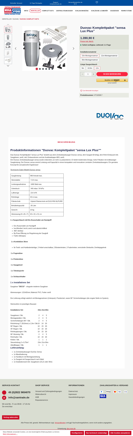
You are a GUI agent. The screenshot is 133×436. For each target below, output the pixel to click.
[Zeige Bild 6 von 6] (52, 69)
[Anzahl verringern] (82, 74)
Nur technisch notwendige (96, 433)
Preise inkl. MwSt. (87, 41)
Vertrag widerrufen (10, 417)
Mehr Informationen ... (10, 434)
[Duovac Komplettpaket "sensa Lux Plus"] (44, 48)
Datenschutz (73, 391)
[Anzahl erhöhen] (93, 74)
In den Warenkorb (112, 74)
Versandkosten (60, 423)
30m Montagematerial (90, 60)
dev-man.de (71, 428)
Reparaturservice (41, 400)
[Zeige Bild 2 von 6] (40, 69)
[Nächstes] (73, 48)
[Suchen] (91, 2)
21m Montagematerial (109, 56)
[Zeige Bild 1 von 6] (37, 69)
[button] (112, 81)
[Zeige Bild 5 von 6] (49, 69)
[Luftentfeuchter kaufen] (12, 11)
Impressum (73, 394)
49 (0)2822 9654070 (19, 392)
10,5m (89, 68)
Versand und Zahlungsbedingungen (48, 391)
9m (83, 68)
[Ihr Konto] (101, 2)
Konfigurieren (77, 433)
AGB (37, 397)
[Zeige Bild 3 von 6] (43, 69)
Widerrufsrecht (40, 394)
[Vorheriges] (15, 48)
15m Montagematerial (90, 56)
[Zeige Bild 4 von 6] (46, 69)
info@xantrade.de (18, 397)
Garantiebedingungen (77, 397)
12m (97, 68)
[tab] (66, 142)
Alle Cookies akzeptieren (120, 433)
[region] (39, 48)
